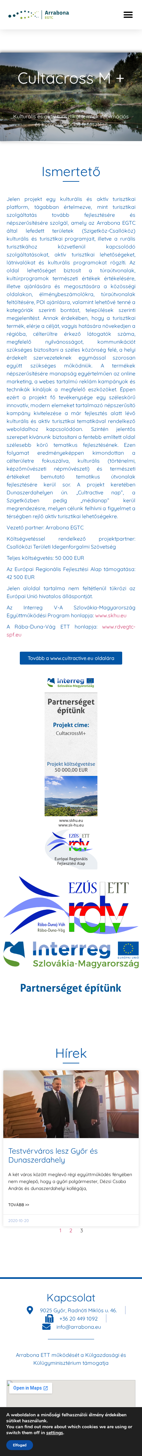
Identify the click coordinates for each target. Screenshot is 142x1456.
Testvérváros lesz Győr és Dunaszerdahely (53, 1155)
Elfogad (19, 1445)
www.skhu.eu (110, 615)
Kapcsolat (71, 1297)
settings (54, 1433)
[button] (128, 14)
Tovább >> (18, 1204)
